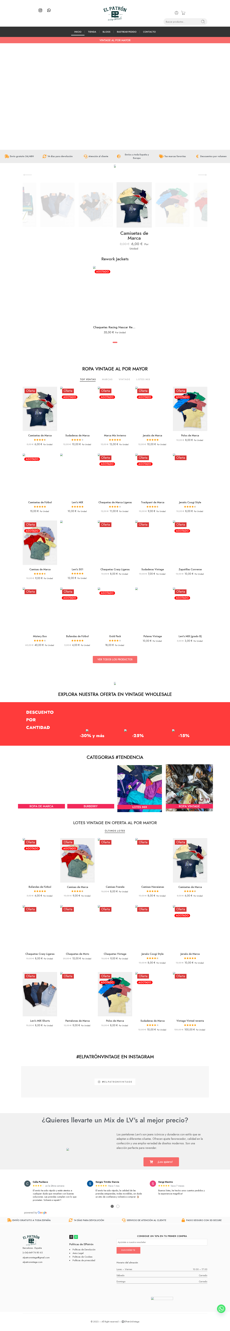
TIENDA (92, 31)
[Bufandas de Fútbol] (77, 610)
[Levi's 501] (77, 542)
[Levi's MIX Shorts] (40, 994)
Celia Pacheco (40, 1181)
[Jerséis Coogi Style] (190, 476)
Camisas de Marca (40, 569)
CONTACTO (149, 31)
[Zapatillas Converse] (190, 542)
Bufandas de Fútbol (77, 636)
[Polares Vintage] (152, 610)
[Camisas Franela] (115, 860)
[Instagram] (40, 10)
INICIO (77, 31)
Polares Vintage (152, 636)
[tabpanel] (115, 301)
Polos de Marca (190, 435)
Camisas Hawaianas (152, 887)
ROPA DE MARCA (41, 806)
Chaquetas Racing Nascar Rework (115, 327)
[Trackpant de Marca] (152, 476)
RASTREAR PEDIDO (126, 31)
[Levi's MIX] (77, 476)
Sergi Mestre (165, 1181)
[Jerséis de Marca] (152, 409)
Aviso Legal (78, 1253)
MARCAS (107, 379)
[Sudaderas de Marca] (77, 409)
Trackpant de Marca (152, 502)
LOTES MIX (143, 379)
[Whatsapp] (49, 10)
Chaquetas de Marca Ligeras (115, 502)
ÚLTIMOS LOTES (115, 831)
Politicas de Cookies (82, 1256)
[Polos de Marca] (190, 409)
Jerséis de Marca (152, 435)
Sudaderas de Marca (77, 435)
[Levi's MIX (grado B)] (190, 610)
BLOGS (106, 31)
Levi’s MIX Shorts (40, 1021)
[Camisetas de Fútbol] (40, 476)
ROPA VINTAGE (189, 806)
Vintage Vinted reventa (190, 1021)
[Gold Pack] (115, 610)
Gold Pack (115, 636)
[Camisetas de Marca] (40, 409)
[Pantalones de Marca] (77, 994)
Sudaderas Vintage (152, 569)
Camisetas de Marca (134, 235)
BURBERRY (91, 806)
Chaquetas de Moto (77, 954)
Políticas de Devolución (84, 1249)
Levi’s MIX (77, 502)
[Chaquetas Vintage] (115, 927)
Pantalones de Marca (77, 1021)
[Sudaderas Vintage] (152, 542)
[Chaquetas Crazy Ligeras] (115, 542)
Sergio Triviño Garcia (107, 1181)
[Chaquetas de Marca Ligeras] (115, 476)
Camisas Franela (115, 887)
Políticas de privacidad (84, 1260)
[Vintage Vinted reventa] (190, 994)
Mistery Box (40, 636)
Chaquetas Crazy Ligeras (115, 569)
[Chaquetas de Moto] (77, 927)
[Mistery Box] (40, 610)
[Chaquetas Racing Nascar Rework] (115, 294)
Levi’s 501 (77, 569)
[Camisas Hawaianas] (152, 860)
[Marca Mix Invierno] (115, 409)
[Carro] (183, 13)
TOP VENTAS (88, 379)
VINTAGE (124, 379)
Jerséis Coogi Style (190, 502)
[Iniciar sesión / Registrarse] (176, 13)
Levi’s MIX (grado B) (190, 636)
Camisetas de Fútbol (40, 502)
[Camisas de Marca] (40, 542)
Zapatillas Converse (190, 569)
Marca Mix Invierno (115, 435)
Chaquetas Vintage (115, 954)
